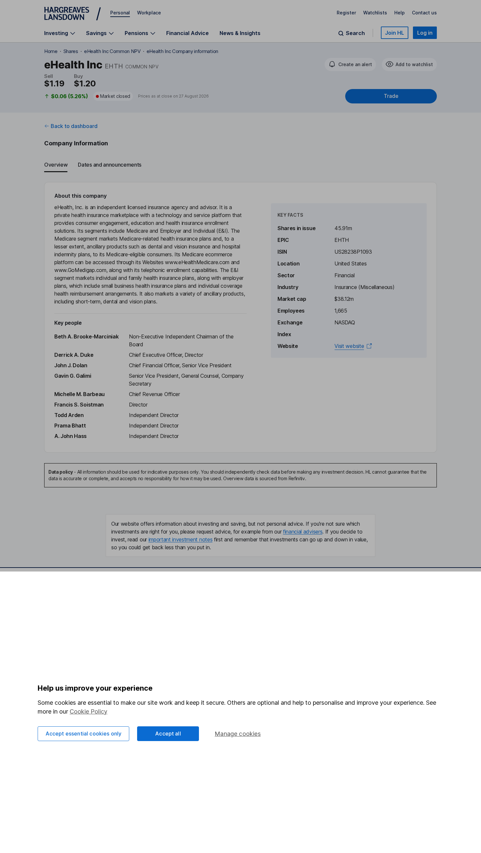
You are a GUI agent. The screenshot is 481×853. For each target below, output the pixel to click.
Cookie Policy (88, 711)
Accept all (168, 733)
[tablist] (240, 165)
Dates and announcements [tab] (109, 164)
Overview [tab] (55, 164)
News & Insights (240, 33)
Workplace (149, 12)
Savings (96, 33)
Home (51, 51)
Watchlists (375, 12)
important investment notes (181, 539)
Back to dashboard (74, 126)
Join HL (394, 32)
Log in (425, 32)
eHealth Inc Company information (182, 51)
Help (399, 12)
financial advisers (302, 531)
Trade (391, 96)
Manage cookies (238, 733)
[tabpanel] (240, 317)
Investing (56, 33)
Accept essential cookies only (83, 733)
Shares (70, 51)
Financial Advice (187, 33)
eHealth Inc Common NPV (112, 51)
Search (355, 33)
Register (346, 12)
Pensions (136, 33)
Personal (120, 12)
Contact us (424, 12)
